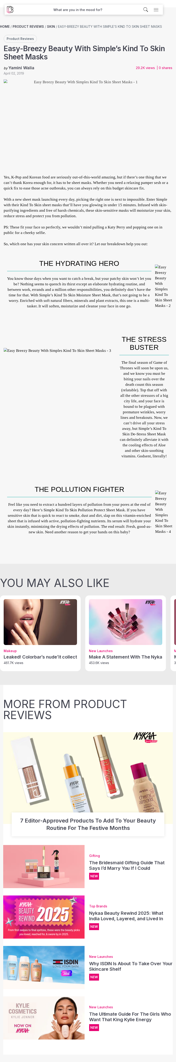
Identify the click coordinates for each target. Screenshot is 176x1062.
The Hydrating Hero (79, 263)
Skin (51, 26)
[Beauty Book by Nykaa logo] (9, 9)
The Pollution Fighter (79, 489)
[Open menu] (156, 9)
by (19, 67)
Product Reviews (28, 26)
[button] (77, 9)
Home (5, 26)
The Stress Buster (144, 343)
